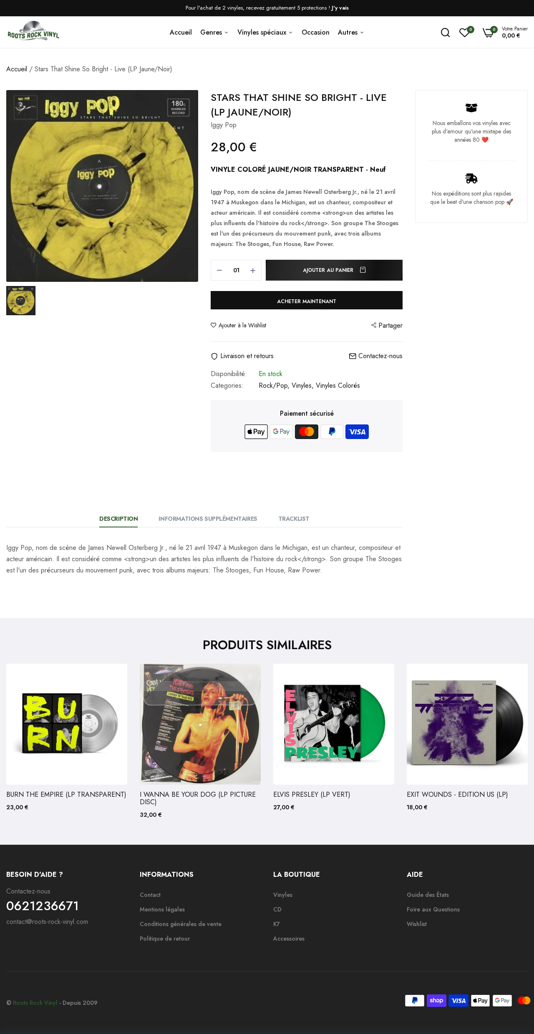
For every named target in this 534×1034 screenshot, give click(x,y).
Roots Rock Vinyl (35, 1003)
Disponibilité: (229, 374)
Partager (390, 325)
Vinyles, (304, 385)
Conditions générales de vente (181, 924)
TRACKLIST (294, 518)
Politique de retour (165, 938)
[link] (112, 678)
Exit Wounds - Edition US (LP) (457, 794)
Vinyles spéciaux (262, 32)
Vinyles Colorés (338, 385)
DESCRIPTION (118, 518)
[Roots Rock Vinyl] (33, 32)
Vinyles (282, 895)
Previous (27, 741)
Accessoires (289, 938)
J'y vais (340, 8)
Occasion (316, 32)
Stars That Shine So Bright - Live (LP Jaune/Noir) (299, 104)
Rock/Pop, (275, 385)
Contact (150, 895)
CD (277, 909)
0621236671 (42, 906)
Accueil (181, 32)
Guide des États (428, 895)
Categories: (227, 385)
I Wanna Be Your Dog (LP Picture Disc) (198, 798)
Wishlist (417, 924)
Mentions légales (162, 909)
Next (506, 741)
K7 (276, 924)
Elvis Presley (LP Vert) (311, 794)
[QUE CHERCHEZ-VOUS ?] (445, 32)
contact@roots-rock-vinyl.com (47, 921)
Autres (349, 32)
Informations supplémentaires (208, 518)
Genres (212, 32)
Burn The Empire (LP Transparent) (66, 794)
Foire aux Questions (433, 909)
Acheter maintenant (306, 301)
